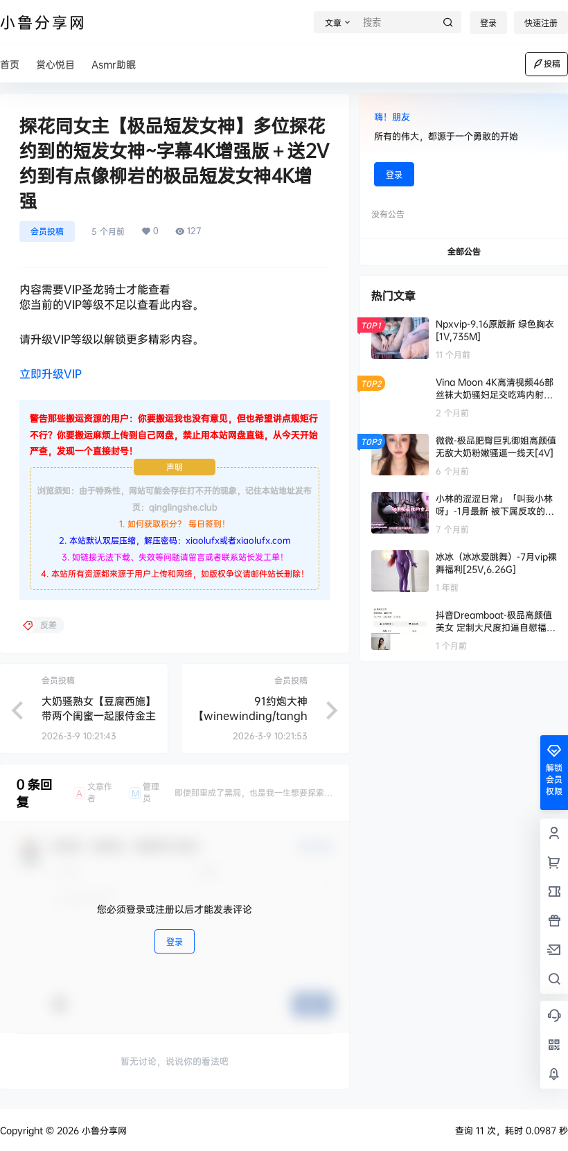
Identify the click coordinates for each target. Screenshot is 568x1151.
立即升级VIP (50, 373)
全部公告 (464, 251)
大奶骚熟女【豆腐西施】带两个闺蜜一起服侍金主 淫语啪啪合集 (99, 715)
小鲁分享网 (103, 1130)
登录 (488, 23)
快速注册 (541, 23)
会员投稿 (47, 231)
